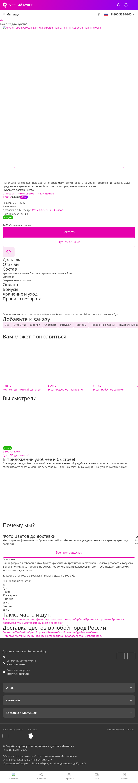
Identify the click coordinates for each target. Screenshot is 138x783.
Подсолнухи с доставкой (22, 622)
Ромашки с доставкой (50, 622)
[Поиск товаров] (119, 5)
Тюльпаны (9, 619)
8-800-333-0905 (16, 664)
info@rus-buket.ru (18, 673)
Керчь (19, 636)
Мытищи (13, 14)
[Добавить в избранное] (9, 252)
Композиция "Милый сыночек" (22, 387)
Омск (61, 632)
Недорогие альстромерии (59, 619)
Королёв (72, 636)
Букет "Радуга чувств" (16, 452)
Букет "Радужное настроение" (66, 387)
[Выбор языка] (106, 14)
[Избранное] (126, 5)
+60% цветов (46, 193)
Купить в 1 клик (69, 242)
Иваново (52, 632)
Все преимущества (69, 552)
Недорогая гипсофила (29, 619)
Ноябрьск (30, 632)
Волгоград (9, 632)
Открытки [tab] (19, 324)
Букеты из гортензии (98, 619)
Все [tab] (7, 324)
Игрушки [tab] (65, 324)
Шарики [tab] (35, 324)
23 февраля (10, 595)
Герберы (80, 619)
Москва (85, 632)
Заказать (69, 232)
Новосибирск (94, 636)
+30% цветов (26, 193)
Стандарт (8, 193)
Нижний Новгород (45, 636)
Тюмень (62, 636)
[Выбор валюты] (99, 14)
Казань (81, 636)
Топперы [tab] (80, 324)
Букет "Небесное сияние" (108, 387)
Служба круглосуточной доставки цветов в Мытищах (40, 746)
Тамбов (19, 632)
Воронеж (41, 632)
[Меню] (133, 5)
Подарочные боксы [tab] (103, 324)
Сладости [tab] (50, 324)
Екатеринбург (72, 632)
